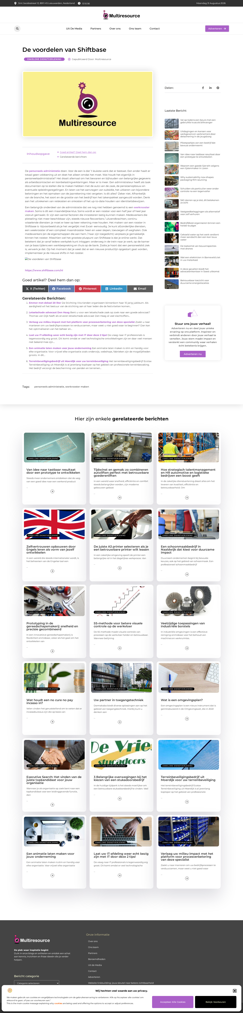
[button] (234, 990)
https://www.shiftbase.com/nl (44, 270)
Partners (95, 28)
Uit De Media (74, 28)
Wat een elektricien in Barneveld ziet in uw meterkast (200, 258)
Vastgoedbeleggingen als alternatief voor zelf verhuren (200, 213)
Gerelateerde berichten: (73, 156)
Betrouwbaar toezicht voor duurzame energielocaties (194, 281)
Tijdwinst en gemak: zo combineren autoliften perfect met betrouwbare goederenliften (121, 472)
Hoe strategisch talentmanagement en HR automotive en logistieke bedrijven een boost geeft (188, 472)
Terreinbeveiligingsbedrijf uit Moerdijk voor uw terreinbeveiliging (68, 361)
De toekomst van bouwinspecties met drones (198, 247)
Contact (155, 28)
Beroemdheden (96, 959)
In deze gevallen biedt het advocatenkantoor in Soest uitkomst (199, 270)
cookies (58, 1003)
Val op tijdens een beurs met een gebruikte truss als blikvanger (198, 121)
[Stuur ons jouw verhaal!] (193, 313)
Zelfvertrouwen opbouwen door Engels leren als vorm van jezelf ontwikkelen (51, 549)
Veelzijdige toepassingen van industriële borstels (183, 625)
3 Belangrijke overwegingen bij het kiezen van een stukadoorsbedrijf (120, 778)
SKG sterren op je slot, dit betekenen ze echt (199, 201)
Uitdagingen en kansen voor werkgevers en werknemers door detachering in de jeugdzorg (198, 134)
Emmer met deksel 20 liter (45, 302)
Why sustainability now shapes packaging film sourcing (197, 178)
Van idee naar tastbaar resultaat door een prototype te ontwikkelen (200, 155)
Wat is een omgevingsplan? (182, 700)
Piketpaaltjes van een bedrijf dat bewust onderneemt (197, 144)
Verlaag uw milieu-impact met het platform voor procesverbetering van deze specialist (82, 322)
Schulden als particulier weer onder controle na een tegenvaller (199, 190)
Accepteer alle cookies (172, 1002)
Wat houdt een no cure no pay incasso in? (49, 701)
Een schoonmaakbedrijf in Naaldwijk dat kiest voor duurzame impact (187, 549)
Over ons (115, 28)
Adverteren (94, 977)
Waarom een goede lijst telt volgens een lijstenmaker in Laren (199, 167)
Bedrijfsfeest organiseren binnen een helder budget (200, 224)
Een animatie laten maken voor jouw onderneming (60, 348)
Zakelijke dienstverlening (44, 59)
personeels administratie (44, 170)
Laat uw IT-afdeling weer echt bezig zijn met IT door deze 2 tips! (68, 335)
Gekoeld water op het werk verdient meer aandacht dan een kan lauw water (199, 237)
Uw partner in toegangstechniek (118, 700)
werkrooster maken (77, 386)
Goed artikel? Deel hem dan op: (78, 152)
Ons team (135, 28)
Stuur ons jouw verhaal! (193, 324)
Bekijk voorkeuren (216, 1002)
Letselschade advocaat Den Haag (49, 312)
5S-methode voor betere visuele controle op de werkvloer (118, 625)
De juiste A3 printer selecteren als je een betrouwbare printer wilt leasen (121, 548)
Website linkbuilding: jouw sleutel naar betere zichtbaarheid (121, 983)
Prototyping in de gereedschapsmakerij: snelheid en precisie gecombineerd (52, 626)
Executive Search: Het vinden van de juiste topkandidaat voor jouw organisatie (53, 780)
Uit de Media (95, 965)
